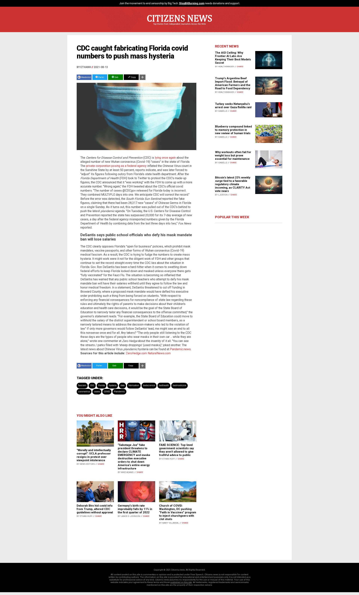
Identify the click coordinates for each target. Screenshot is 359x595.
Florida (101, 385)
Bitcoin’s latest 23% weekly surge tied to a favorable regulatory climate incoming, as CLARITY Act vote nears (232, 184)
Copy (133, 77)
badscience (149, 385)
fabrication (133, 385)
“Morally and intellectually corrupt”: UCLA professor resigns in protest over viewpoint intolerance (94, 455)
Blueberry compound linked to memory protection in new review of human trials (233, 130)
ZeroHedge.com (136, 353)
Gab (116, 77)
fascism (82, 385)
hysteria (112, 385)
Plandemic (119, 391)
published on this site (181, 582)
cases (97, 391)
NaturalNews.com (159, 353)
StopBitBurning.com (191, 3)
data (122, 385)
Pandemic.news (180, 349)
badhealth (164, 385)
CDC (92, 385)
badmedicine (179, 385)
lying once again (165, 157)
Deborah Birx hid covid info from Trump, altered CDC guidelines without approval (95, 509)
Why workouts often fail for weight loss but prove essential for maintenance (233, 155)
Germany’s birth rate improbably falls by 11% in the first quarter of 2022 (135, 509)
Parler (101, 77)
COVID (107, 391)
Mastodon (86, 77)
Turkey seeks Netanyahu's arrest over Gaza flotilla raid (233, 105)
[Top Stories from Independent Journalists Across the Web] (179, 26)
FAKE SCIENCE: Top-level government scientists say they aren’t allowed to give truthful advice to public (176, 450)
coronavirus (84, 391)
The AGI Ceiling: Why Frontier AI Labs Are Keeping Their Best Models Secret (233, 57)
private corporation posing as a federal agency (116, 166)
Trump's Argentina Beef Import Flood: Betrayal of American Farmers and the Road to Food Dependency (232, 83)
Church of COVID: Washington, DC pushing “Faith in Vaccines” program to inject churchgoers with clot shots (177, 512)
